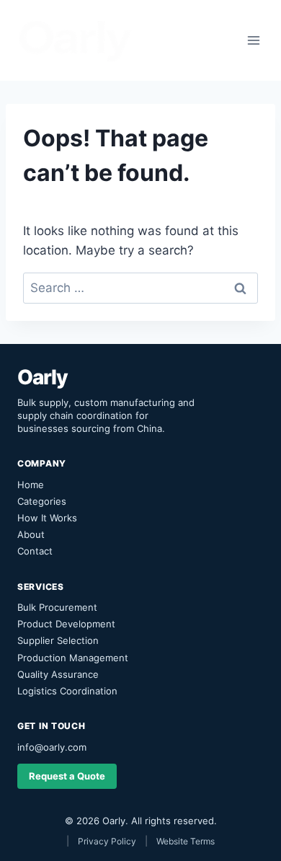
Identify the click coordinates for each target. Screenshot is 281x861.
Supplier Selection (58, 640)
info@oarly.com (51, 747)
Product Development (66, 624)
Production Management (72, 657)
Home (30, 484)
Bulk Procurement (57, 607)
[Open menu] (253, 40)
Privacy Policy (107, 841)
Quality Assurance (58, 674)
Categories (41, 501)
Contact (35, 551)
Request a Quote (67, 776)
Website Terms (185, 841)
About (31, 534)
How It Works (47, 518)
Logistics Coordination (67, 691)
